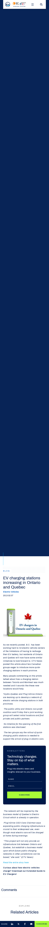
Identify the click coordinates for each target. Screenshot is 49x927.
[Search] (41, 4)
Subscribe (24, 795)
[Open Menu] (32, 4)
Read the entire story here (16, 862)
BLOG (6, 571)
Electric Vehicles (11, 592)
